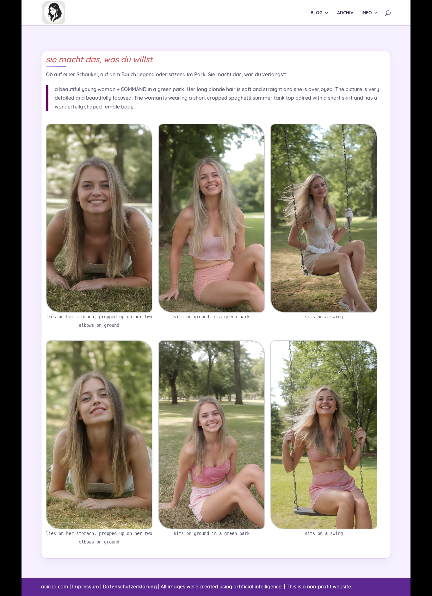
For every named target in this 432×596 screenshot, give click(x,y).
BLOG (317, 13)
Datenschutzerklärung (130, 586)
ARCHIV (345, 13)
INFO (366, 13)
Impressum (85, 586)
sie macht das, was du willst (99, 59)
